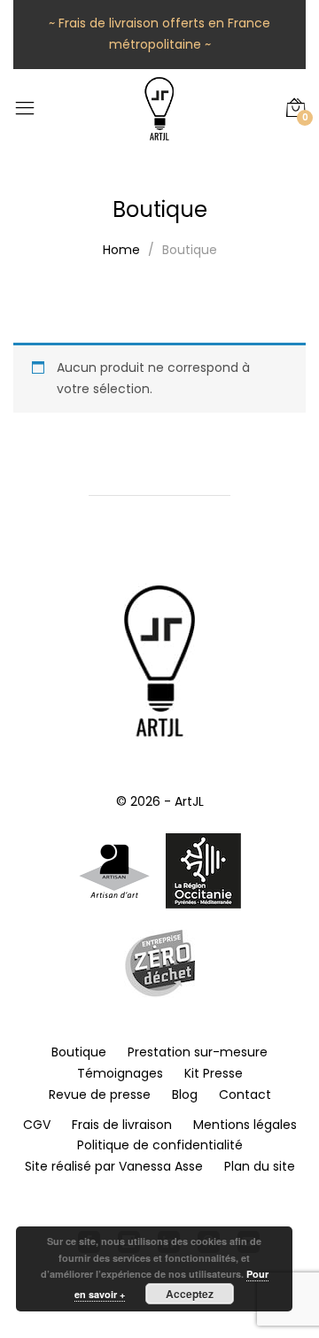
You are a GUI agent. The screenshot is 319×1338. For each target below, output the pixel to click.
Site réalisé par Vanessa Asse (114, 1166)
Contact (245, 1094)
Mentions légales (245, 1124)
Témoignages (120, 1073)
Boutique (78, 1052)
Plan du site (259, 1166)
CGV (37, 1124)
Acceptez (190, 1294)
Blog (185, 1094)
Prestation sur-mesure (198, 1052)
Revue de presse (100, 1094)
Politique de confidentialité (160, 1145)
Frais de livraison (122, 1124)
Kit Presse (213, 1073)
